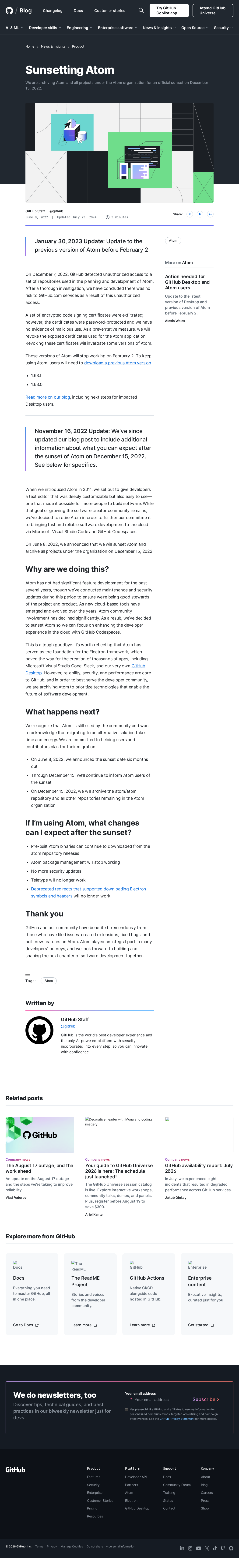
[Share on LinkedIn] (210, 214)
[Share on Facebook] (200, 214)
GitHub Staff (35, 211)
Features (93, 1477)
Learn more (81, 1325)
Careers (207, 1492)
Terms (39, 1546)
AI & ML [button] (12, 27)
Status (168, 1500)
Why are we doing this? (67, 569)
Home (29, 46)
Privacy (52, 1546)
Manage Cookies (72, 1546)
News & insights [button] (157, 27)
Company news (18, 1159)
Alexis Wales (175, 321)
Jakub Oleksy (175, 1197)
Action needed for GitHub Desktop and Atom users (187, 282)
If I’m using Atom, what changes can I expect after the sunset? (82, 827)
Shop (205, 1508)
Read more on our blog (47, 397)
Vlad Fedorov (16, 1197)
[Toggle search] (141, 10)
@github (56, 211)
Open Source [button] (192, 27)
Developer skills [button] (43, 27)
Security (93, 1485)
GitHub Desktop (137, 1508)
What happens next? (62, 711)
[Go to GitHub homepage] (15, 1471)
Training (169, 1492)
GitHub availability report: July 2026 (199, 1168)
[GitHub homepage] (9, 10)
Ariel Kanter (94, 1214)
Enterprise (94, 1492)
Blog (26, 10)
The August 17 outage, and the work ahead (39, 1168)
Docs (167, 1477)
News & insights (53, 46)
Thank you (44, 913)
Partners (131, 1485)
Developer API (136, 1477)
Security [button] (221, 27)
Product (78, 46)
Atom (49, 981)
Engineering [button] (77, 27)
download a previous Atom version (117, 362)
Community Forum (177, 1485)
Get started (198, 1325)
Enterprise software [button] (115, 27)
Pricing (92, 1508)
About (205, 1477)
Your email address (140, 1393)
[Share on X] (189, 214)
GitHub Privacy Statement (177, 1418)
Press (205, 1500)
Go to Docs (23, 1325)
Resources (95, 1516)
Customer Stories (100, 1500)
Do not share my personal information (111, 1546)
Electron (131, 1500)
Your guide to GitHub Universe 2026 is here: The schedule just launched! (119, 1171)
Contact (169, 1508)
